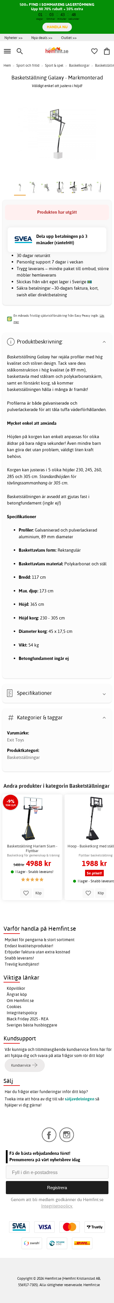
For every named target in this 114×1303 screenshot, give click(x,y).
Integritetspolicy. (57, 1206)
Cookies (14, 1006)
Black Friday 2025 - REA (28, 1018)
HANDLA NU (57, 26)
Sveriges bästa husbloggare (32, 1025)
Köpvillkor (16, 988)
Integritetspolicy (22, 1012)
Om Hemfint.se (20, 1000)
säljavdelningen (79, 1099)
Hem (7, 65)
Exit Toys (15, 740)
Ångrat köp (17, 994)
